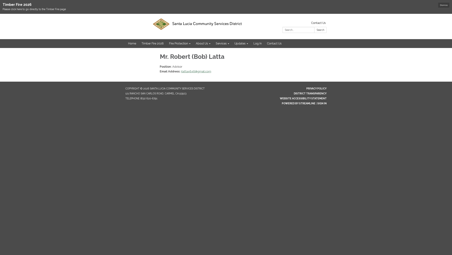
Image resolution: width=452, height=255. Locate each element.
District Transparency (310, 93)
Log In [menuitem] (257, 43)
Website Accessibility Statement (303, 98)
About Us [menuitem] (202, 43)
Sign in (322, 103)
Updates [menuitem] (240, 43)
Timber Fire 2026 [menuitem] (152, 43)
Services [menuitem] (221, 43)
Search (320, 30)
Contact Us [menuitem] (274, 43)
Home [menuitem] (132, 43)
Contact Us (318, 23)
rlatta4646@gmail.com (196, 71)
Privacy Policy (316, 88)
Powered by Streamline (298, 103)
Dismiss (444, 5)
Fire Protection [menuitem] (178, 43)
